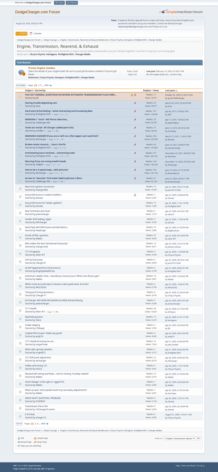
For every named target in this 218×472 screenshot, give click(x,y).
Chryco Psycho (116, 40)
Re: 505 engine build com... (158, 74)
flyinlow (171, 139)
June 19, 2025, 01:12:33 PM (177, 170)
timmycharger (174, 181)
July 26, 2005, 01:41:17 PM (176, 317)
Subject (29, 90)
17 (67, 156)
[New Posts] (22, 72)
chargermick (42, 246)
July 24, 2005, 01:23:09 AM (176, 227)
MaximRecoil (173, 173)
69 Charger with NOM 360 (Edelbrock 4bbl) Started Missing (54, 300)
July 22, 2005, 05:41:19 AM (176, 187)
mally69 (39, 164)
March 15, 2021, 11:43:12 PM (178, 136)
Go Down (20, 85)
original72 (41, 352)
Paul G (39, 368)
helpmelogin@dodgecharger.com (132, 26)
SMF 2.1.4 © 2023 (20, 466)
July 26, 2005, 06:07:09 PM (176, 333)
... (43, 85)
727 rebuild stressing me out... (40, 341)
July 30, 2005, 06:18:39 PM (176, 406)
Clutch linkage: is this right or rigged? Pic (44, 381)
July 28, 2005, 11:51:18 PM (176, 366)
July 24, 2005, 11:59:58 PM (176, 251)
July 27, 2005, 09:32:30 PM (176, 349)
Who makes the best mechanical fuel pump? (46, 243)
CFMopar (40, 328)
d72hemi (172, 312)
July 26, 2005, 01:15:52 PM (176, 309)
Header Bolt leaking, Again (38, 219)
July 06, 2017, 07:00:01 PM (176, 111)
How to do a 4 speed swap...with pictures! (46, 169)
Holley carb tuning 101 (36, 365)
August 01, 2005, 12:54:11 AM (178, 414)
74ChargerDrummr (45, 409)
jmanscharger (42, 214)
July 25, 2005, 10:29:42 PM (176, 276)
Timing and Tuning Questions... (40, 292)
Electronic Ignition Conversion (39, 186)
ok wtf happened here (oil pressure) (42, 267)
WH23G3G (41, 287)
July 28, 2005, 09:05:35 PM (176, 357)
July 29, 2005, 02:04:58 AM (176, 382)
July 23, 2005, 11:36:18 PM (176, 219)
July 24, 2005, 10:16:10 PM (176, 243)
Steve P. (171, 214)
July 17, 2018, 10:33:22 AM (176, 119)
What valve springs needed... (39, 349)
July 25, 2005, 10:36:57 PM (176, 284)
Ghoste (39, 198)
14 (62, 139)
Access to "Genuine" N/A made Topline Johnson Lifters (53, 178)
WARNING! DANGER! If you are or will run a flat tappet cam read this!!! (61, 136)
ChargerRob (42, 189)
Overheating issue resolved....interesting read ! (50, 152)
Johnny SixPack (174, 247)
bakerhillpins (173, 123)
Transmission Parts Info (36, 406)
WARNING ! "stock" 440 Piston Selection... (47, 119)
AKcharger (41, 139)
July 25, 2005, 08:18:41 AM (176, 260)
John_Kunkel (173, 344)
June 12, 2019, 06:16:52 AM (177, 128)
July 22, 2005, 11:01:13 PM (176, 203)
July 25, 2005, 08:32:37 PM (176, 268)
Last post (170, 90)
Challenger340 (43, 122)
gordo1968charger (176, 98)
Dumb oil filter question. (37, 235)
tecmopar (172, 393)
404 (47, 85)
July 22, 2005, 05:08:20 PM (176, 195)
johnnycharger (174, 148)
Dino (38, 106)
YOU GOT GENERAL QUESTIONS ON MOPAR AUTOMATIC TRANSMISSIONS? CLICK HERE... (71, 94)
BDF (169, 114)
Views (156, 90)
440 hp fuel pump (33, 259)
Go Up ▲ (201, 465)
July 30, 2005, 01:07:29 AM (176, 390)
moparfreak (42, 344)
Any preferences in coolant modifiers (43, 194)
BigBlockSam (173, 230)
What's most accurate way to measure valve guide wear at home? (57, 284)
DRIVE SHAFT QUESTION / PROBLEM (42, 398)
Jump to (158, 438)
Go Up (19, 423)
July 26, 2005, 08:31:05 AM (176, 300)
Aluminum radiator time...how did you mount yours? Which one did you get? (62, 276)
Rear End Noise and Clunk (37, 211)
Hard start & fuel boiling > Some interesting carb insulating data (58, 111)
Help (178, 465)
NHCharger (41, 222)
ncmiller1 (40, 130)
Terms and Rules (188, 465)
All (57, 131)
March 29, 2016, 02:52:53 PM (178, 103)
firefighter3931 (140, 40)
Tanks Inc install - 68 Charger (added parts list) (49, 127)
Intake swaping (32, 325)
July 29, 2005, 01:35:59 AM (176, 374)
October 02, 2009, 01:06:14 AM (179, 95)
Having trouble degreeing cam (41, 102)
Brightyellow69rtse (45, 271)
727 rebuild (30, 308)
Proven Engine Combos (41, 67)
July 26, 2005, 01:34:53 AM (176, 292)
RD (37, 98)
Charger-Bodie (154, 40)
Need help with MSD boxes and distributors (46, 227)
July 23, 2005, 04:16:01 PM (176, 211)
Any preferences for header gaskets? (43, 202)
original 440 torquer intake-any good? (43, 333)
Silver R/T (172, 238)
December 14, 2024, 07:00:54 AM (180, 161)
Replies (147, 90)
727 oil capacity (32, 251)
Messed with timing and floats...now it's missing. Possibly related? (57, 373)
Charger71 (41, 295)
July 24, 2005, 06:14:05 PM (176, 235)
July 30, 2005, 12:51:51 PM (176, 398)
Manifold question (34, 316)
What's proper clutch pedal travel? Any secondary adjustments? (56, 390)
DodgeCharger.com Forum (37, 12)
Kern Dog (177, 74)
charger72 (41, 417)
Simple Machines (34, 466)
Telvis (38, 320)
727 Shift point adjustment (38, 357)
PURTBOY (40, 401)
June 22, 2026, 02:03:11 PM (177, 178)
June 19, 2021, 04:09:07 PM (177, 144)
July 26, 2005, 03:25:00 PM (176, 325)
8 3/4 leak (30, 414)
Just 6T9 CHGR (174, 190)
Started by (40, 90)
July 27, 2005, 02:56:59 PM (176, 341)
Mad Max (172, 156)
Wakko (39, 238)
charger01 (41, 262)
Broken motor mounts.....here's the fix (45, 144)
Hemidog (172, 131)
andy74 (39, 336)
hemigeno (128, 40)
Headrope (41, 230)
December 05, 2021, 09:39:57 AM (180, 153)
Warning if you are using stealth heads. (46, 161)
